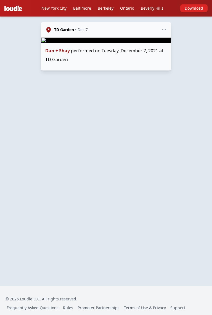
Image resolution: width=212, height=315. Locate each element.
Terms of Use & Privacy (145, 307)
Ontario (127, 8)
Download (194, 8)
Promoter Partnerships (99, 307)
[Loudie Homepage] (14, 8)
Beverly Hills (152, 8)
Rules (68, 307)
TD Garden (64, 29)
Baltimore (82, 8)
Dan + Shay (57, 51)
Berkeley (105, 8)
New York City (54, 8)
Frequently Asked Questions (33, 307)
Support (177, 307)
